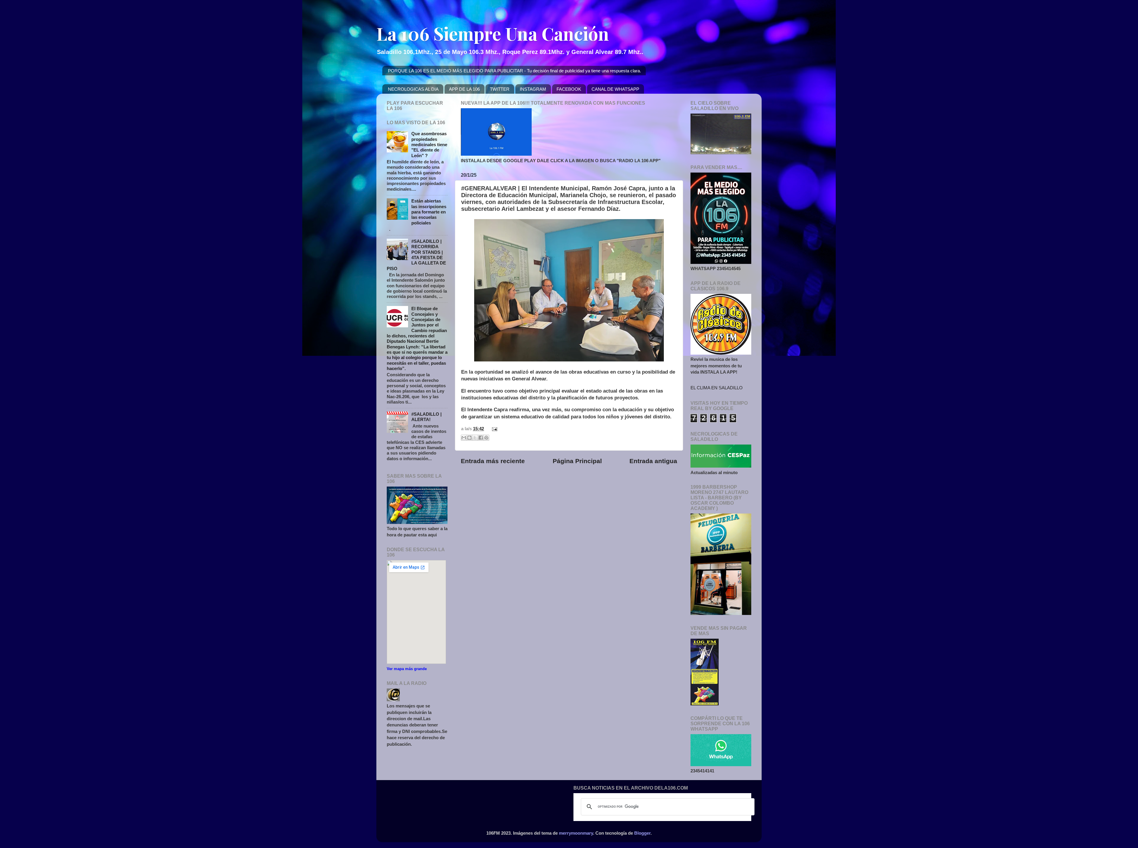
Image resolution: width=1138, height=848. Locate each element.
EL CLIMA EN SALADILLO (717, 387)
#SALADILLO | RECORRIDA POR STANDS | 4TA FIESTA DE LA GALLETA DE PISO (416, 255)
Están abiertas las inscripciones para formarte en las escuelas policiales (428, 211)
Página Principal (577, 461)
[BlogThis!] (469, 438)
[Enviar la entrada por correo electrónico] (493, 428)
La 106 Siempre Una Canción (492, 33)
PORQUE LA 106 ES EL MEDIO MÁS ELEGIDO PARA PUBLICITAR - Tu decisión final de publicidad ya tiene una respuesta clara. (514, 70)
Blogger (642, 833)
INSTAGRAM (533, 89)
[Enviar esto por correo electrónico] (464, 438)
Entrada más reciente (493, 461)
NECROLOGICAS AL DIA (413, 89)
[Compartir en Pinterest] (486, 438)
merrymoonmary (576, 833)
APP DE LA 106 (464, 89)
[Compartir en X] (475, 438)
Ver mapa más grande (407, 669)
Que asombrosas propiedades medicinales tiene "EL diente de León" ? (429, 144)
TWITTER (499, 89)
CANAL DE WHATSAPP (615, 89)
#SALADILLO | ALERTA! (426, 417)
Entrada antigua (653, 461)
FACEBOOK (569, 89)
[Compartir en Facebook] (481, 438)
